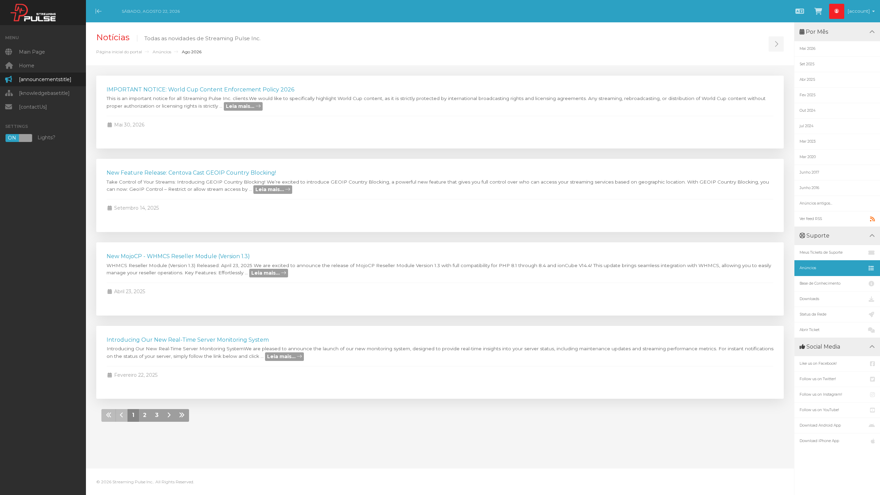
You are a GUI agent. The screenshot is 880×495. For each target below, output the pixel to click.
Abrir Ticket (810, 330)
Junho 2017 (809, 172)
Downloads (809, 299)
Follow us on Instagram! (821, 394)
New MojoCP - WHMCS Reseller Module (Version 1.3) (178, 256)
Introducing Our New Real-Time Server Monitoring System (188, 340)
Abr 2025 (807, 79)
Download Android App (820, 425)
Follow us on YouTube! (819, 410)
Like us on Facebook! (818, 363)
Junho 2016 (809, 188)
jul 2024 (806, 126)
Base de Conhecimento (820, 283)
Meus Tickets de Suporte (821, 252)
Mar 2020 (808, 157)
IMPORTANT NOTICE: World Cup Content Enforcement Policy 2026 (200, 89)
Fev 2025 (807, 95)
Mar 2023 (808, 141)
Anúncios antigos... (816, 203)
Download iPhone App (819, 441)
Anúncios (162, 51)
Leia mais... (241, 106)
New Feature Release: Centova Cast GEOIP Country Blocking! (191, 172)
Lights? (31, 137)
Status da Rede (813, 314)
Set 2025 (807, 64)
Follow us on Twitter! (818, 379)
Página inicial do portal (119, 51)
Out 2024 (807, 110)
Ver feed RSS (811, 219)
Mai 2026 (807, 48)
